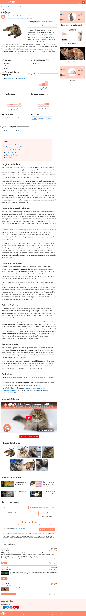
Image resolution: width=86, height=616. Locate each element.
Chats (18, 7)
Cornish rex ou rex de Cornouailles (72, 25)
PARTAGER (78, 3)
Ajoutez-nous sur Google (50, 25)
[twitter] (7, 607)
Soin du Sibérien (11, 152)
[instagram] (10, 607)
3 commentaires (28, 15)
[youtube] (14, 607)
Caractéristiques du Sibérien (15, 147)
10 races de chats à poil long (21, 493)
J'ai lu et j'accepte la (14, 528)
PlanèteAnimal (4, 7)
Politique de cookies (67, 614)
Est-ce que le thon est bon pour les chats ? (49, 484)
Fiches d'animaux (12, 7)
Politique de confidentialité (56, 614)
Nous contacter (33, 614)
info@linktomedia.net (9, 539)
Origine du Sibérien (12, 144)
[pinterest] (17, 607)
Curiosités (9, 157)
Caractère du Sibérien (13, 149)
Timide (7, 121)
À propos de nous (25, 614)
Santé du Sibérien (12, 155)
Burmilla (72, 80)
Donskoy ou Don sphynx (72, 43)
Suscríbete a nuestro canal (29, 436)
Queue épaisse (9, 78)
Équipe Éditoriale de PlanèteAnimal (15, 19)
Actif (6, 118)
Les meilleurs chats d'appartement (49, 493)
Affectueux (20, 118)
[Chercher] (84, 2)
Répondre (4, 563)
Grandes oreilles (21, 78)
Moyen (7, 130)
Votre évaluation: (12, 525)
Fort (6, 81)
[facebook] (4, 607)
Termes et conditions (43, 614)
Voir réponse (5, 594)
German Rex (72, 62)
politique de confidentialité (19, 528)
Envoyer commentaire (47, 529)
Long (18, 130)
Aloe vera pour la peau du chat (20, 483)
